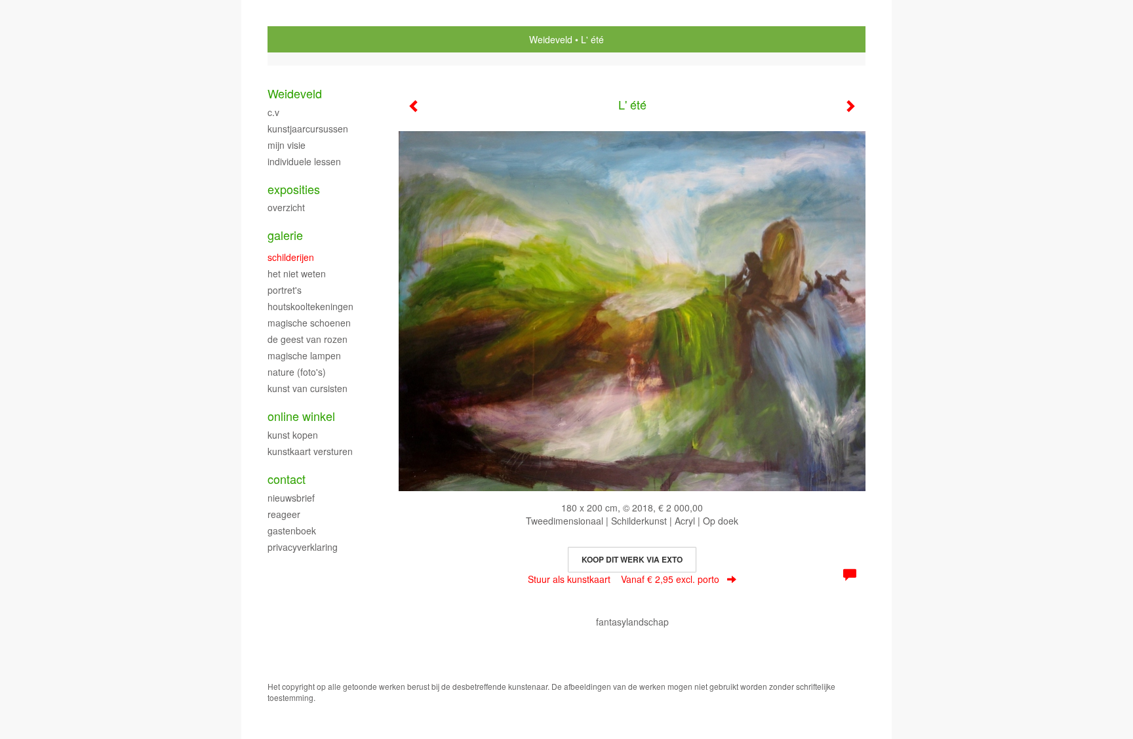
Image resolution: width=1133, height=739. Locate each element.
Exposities (294, 189)
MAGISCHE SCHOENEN (309, 322)
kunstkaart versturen (310, 451)
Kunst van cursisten (308, 388)
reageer (284, 514)
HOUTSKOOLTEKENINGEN (310, 306)
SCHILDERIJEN (291, 257)
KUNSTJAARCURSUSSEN (308, 128)
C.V (273, 112)
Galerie (285, 235)
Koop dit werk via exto (632, 559)
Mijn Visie (287, 144)
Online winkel (301, 416)
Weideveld (550, 39)
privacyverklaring (303, 546)
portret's (285, 289)
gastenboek (292, 530)
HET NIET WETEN (297, 273)
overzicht (286, 207)
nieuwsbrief (291, 497)
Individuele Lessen (304, 161)
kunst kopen (293, 434)
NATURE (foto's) (297, 371)
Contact (287, 479)
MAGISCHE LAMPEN (304, 355)
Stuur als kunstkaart (623, 579)
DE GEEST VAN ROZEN (308, 339)
